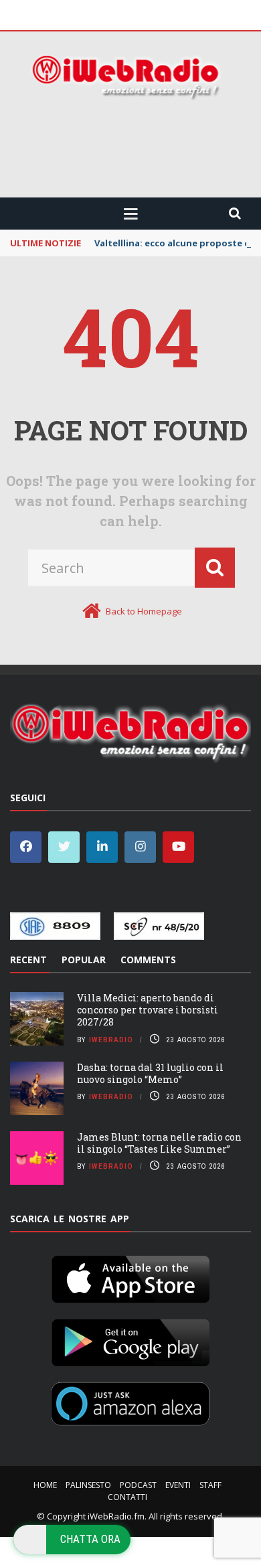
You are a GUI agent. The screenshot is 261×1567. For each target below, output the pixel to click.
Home (45, 1485)
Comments (148, 959)
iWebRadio (111, 1039)
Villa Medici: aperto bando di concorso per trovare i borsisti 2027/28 (147, 1009)
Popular (84, 959)
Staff (210, 1485)
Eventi (178, 1485)
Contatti (127, 1497)
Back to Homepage (144, 611)
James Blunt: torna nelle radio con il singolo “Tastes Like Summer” (159, 1143)
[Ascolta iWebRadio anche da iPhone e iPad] (130, 1276)
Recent (28, 959)
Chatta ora (90, 1539)
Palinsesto (88, 1485)
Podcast (138, 1485)
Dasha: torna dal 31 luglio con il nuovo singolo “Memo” (150, 1073)
